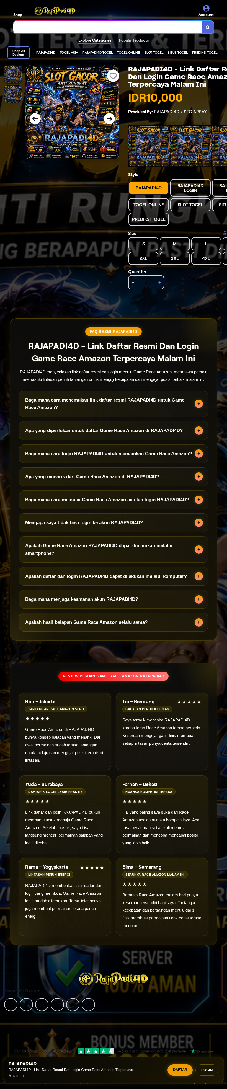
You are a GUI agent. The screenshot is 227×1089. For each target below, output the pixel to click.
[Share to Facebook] (26, 1004)
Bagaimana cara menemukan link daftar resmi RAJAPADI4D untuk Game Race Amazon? (104, 403)
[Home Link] (55, 11)
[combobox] (107, 27)
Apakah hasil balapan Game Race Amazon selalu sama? (86, 622)
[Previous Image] (35, 118)
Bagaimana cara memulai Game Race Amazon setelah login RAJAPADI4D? (107, 499)
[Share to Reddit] (72, 1004)
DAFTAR (180, 1070)
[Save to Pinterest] (57, 1004)
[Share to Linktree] (41, 1004)
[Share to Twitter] (10, 1004)
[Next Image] (109, 118)
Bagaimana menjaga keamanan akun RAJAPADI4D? (81, 599)
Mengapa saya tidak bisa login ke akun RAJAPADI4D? (84, 522)
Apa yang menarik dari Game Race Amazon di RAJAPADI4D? (92, 476)
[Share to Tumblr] (88, 1004)
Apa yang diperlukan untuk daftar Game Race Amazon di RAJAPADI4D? (104, 430)
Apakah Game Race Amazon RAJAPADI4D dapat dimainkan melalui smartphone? (98, 549)
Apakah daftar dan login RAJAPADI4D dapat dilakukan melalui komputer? (106, 576)
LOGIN (207, 1070)
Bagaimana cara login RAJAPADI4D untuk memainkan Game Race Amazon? (108, 453)
